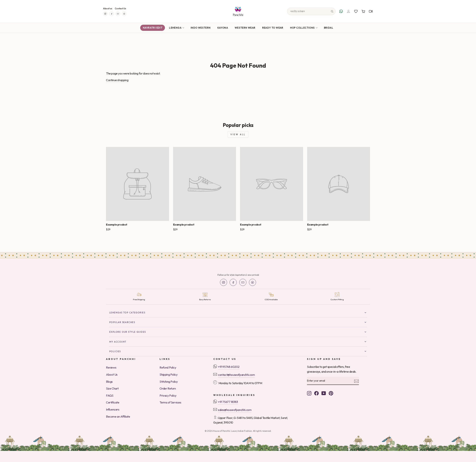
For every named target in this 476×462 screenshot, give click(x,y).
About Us (112, 374)
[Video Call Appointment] (371, 11)
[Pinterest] (124, 14)
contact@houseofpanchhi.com (236, 375)
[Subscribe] (356, 380)
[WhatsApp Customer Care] (341, 11)
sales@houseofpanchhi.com (234, 410)
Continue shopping (117, 80)
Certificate (112, 402)
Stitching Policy (169, 381)
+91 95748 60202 (228, 367)
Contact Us (120, 8)
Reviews (111, 367)
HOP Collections (302, 27)
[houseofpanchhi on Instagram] (309, 392)
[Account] (348, 11)
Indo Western (201, 27)
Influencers (112, 409)
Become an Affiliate (118, 416)
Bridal (328, 27)
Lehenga (175, 27)
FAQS (109, 395)
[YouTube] (118, 14)
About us (107, 8)
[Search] (332, 11)
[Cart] (363, 11)
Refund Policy (168, 367)
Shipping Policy (168, 374)
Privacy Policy (168, 395)
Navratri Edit (152, 27)
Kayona (222, 27)
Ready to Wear (272, 27)
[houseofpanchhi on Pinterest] (331, 392)
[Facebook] (111, 14)
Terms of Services (170, 402)
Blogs (109, 381)
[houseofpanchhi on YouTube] (323, 392)
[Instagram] (105, 14)
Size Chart (112, 388)
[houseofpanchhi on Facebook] (316, 392)
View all (238, 134)
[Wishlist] (356, 11)
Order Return (168, 388)
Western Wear (245, 27)
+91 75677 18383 (228, 402)
